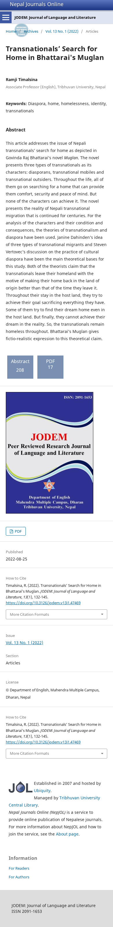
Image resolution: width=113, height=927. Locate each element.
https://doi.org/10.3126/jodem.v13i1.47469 (43, 602)
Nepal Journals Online (36, 4)
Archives (31, 31)
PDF (18, 531)
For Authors (19, 877)
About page (67, 834)
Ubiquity (42, 790)
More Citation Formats (29, 614)
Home (11, 31)
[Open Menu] (6, 17)
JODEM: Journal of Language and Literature (55, 17)
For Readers (19, 868)
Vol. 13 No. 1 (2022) (62, 31)
